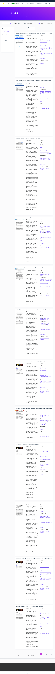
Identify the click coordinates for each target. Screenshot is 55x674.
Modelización (45, 420)
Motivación (45, 152)
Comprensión (42, 150)
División (41, 420)
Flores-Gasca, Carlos (44, 368)
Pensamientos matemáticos (45, 280)
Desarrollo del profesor (44, 618)
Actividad (42, 243)
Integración (42, 232)
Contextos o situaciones (44, 373)
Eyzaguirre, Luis (49, 613)
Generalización (43, 47)
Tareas (46, 517)
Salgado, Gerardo (43, 416)
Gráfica (41, 152)
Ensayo (41, 527)
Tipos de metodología (44, 233)
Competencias (42, 617)
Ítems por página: (25, 655)
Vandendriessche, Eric (44, 319)
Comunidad (27, 3)
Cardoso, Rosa (42, 613)
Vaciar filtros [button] (25, 28)
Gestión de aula (43, 516)
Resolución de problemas (45, 93)
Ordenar (19, 23)
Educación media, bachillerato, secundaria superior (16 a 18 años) (45, 158)
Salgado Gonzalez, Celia (44, 415)
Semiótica (42, 459)
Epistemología (46, 323)
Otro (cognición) (49, 47)
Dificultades (48, 150)
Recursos (33, 3)
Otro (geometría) (48, 573)
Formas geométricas (44, 45)
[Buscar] (49, 3)
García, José (42, 87)
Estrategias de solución (44, 572)
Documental (48, 231)
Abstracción (42, 91)
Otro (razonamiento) (44, 574)
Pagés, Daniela (42, 510)
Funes (12, 3)
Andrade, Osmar (49, 451)
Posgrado (17, 3)
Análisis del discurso (43, 570)
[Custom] (6, 673)
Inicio (9, 3)
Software (46, 377)
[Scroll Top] (48, 673)
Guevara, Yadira (43, 145)
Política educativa (48, 325)
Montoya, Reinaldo (43, 42)
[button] (38, 654)
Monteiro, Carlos (46, 318)
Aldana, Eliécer (43, 451)
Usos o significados (47, 459)
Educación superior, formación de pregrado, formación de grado (45, 100)
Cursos (22, 3)
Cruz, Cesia (42, 274)
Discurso (41, 323)
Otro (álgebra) (42, 92)
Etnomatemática (43, 324)
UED (45, 3)
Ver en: (37, 23)
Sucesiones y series (44, 48)
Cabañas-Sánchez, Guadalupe (45, 40)
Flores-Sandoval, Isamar (44, 567)
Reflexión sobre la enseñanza (45, 281)
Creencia (47, 617)
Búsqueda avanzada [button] (7, 25)
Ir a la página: (32, 655)
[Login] (51, 3)
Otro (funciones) (48, 153)
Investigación (39, 3)
